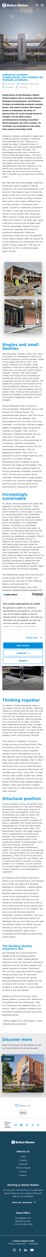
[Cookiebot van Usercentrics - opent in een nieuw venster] (32, 594)
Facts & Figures (23, 1168)
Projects (23, 1160)
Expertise (23, 1164)
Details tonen (32, 638)
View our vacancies (22, 1202)
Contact (23, 1171)
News (23, 1112)
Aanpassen (22, 653)
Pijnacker (23, 1073)
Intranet (23, 1175)
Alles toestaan (23, 645)
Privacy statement (17, 1244)
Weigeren (23, 661)
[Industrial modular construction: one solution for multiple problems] (13, 5)
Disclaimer (33, 1244)
